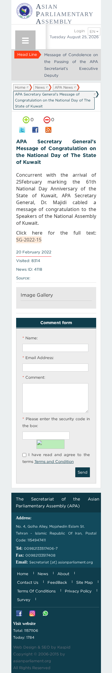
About (63, 574)
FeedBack (57, 582)
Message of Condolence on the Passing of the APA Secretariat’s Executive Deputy (71, 65)
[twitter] (22, 130)
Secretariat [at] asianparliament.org (61, 562)
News (40, 87)
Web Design (24, 647)
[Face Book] (19, 613)
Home (20, 87)
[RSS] (48, 130)
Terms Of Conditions (36, 591)
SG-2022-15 (29, 239)
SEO (46, 647)
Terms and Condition (54, 461)
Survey (23, 599)
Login (79, 31)
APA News (64, 87)
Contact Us (27, 582)
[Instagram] (32, 613)
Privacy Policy (78, 591)
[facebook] (35, 130)
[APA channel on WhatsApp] (45, 613)
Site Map (84, 582)
